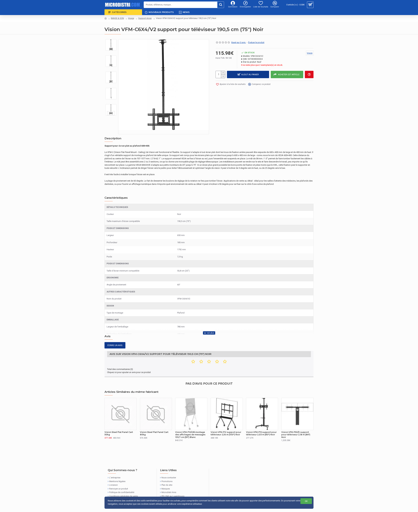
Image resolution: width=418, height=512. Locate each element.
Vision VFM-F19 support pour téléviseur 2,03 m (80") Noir (261, 433)
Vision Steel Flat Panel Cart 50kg (118, 433)
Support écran (145, 18)
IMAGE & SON (117, 18)
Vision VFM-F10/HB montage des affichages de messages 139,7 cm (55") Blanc (190, 434)
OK (306, 501)
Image (131, 18)
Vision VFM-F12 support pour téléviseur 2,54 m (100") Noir (226, 433)
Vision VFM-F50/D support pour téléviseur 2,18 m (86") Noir (295, 434)
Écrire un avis (114, 345)
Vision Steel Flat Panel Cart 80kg (154, 433)
